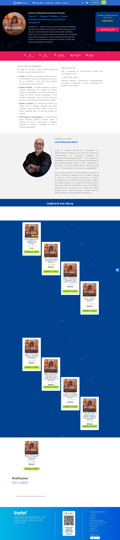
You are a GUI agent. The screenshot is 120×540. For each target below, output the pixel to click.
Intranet (92, 518)
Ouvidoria (93, 515)
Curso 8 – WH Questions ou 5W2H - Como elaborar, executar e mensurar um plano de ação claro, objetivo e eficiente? (89, 416)
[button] (82, 3)
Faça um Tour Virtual (96, 524)
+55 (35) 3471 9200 (19, 523)
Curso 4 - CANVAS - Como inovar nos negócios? (90, 299)
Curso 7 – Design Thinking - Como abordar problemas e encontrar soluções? (70, 395)
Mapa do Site (94, 530)
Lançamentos (49, 3)
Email (95, 538)
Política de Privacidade (96, 520)
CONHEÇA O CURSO (31, 252)
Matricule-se (108, 29)
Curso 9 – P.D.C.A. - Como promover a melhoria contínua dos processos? (31, 457)
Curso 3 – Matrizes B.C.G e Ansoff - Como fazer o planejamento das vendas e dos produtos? (70, 280)
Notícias (92, 528)
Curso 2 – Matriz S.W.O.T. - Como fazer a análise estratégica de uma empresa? (51, 260)
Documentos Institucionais (98, 522)
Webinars (58, 3)
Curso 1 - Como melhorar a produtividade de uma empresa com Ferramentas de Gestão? (31, 241)
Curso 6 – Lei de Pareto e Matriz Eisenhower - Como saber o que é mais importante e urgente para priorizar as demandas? (51, 376)
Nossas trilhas (39, 3)
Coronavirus (93, 526)
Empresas (65, 3)
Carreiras (93, 516)
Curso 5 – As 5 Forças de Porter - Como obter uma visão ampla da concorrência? (32, 356)
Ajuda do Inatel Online (97, 512)
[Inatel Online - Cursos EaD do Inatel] (22, 3)
